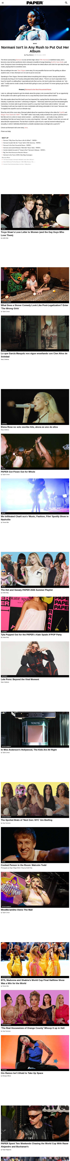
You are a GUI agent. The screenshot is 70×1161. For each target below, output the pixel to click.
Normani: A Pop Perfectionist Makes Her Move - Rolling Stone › (17, 164)
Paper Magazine (7, 1149)
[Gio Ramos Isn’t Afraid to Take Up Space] (35, 1052)
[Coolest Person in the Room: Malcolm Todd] (35, 844)
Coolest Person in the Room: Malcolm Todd (23, 865)
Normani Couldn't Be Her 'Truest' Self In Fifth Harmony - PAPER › (22, 143)
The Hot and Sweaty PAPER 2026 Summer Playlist (27, 590)
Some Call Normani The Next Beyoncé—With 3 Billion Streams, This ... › (19, 161)
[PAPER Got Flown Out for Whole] (35, 450)
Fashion (4, 631)
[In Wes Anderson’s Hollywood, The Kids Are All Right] (35, 728)
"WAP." (18, 114)
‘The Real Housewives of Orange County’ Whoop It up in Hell (33, 1028)
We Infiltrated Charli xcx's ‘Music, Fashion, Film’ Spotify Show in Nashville (35, 518)
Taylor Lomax (6, 311)
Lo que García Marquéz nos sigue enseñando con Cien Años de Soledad (34, 355)
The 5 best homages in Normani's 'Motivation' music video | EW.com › (18, 159)
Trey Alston (29, 55)
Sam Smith (60, 62)
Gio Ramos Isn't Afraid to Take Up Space (22, 1073)
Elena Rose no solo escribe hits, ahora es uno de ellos (29, 427)
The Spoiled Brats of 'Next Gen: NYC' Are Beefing (26, 820)
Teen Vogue (21, 70)
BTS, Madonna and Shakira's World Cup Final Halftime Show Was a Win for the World (32, 982)
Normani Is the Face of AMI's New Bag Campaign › (18, 155)
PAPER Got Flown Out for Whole (18, 472)
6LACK (53, 62)
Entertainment (6, 302)
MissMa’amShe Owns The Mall (17, 910)
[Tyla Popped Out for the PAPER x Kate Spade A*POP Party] (35, 613)
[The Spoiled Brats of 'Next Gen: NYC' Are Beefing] (35, 799)
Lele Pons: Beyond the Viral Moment (20, 679)
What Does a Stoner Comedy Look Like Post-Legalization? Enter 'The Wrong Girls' (34, 307)
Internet (4, 676)
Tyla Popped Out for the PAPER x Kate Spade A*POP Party (31, 634)
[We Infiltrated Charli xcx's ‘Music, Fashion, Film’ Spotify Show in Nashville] (35, 495)
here (26, 127)
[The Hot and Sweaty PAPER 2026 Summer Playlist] (35, 569)
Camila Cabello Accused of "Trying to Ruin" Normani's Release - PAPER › (24, 150)
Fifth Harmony (44, 60)
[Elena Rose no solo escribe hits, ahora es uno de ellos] (35, 406)
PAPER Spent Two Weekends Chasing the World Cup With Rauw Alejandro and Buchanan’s (34, 1145)
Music (35, 43)
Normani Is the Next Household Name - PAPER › (17, 145)
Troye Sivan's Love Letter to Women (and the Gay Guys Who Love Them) (32, 233)
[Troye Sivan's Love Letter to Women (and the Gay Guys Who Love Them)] (35, 211)
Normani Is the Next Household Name (38, 89)
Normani (19, 60)
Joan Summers (7, 823)
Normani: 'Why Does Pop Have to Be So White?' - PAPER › (20, 140)
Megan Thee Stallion (7, 114)
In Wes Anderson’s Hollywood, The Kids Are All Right (29, 749)
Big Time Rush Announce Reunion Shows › (15, 152)
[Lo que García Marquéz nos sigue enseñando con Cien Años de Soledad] (35, 332)
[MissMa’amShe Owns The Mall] (35, 889)
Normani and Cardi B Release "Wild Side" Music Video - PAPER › (22, 147)
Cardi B (61, 112)
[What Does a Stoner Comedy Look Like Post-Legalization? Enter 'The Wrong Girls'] (35, 284)
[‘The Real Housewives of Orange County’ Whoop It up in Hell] (35, 1007)
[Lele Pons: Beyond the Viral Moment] (35, 658)
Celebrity (5, 1140)
